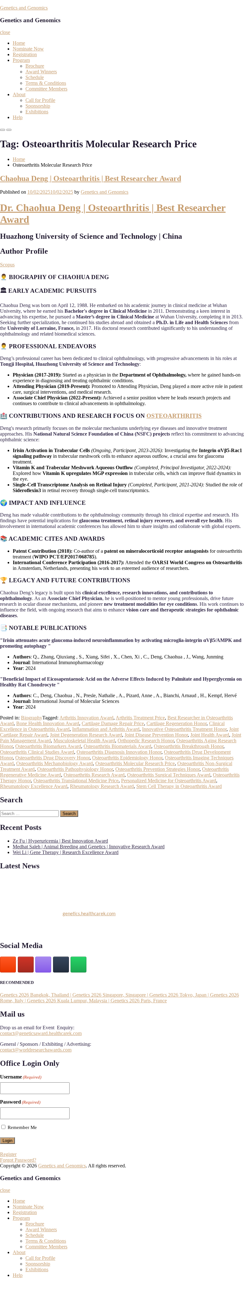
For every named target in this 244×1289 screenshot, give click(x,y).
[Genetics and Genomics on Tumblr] (61, 964)
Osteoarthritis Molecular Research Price (135, 763)
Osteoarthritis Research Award (94, 775)
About (19, 94)
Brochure (34, 66)
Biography (31, 717)
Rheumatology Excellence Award (33, 786)
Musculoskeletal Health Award (84, 740)
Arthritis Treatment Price (140, 717)
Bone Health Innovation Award (47, 723)
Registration (25, 54)
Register (8, 1154)
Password (20, 1102)
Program (21, 60)
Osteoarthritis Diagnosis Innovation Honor (119, 752)
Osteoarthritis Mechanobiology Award (54, 763)
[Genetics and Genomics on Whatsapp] (78, 964)
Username (20, 1076)
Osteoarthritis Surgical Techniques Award (168, 775)
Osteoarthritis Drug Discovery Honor (52, 757)
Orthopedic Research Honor (146, 740)
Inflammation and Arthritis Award (105, 729)
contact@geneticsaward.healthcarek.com (41, 1033)
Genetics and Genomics (24, 7)
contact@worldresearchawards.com (35, 1049)
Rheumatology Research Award (102, 786)
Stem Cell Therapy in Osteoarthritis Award (179, 786)
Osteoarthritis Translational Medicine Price (76, 780)
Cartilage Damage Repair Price (113, 723)
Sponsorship (37, 106)
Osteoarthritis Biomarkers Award (48, 746)
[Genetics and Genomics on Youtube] (26, 964)
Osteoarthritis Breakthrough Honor (188, 746)
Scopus (7, 264)
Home (19, 43)
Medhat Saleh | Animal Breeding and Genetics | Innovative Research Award (89, 846)
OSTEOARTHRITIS (174, 415)
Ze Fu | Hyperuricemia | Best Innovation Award (60, 841)
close (5, 32)
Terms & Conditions (45, 83)
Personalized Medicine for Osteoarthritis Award (168, 780)
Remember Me (22, 1127)
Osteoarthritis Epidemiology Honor (127, 757)
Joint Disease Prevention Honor (156, 735)
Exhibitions (36, 111)
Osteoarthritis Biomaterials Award (117, 746)
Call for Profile (40, 100)
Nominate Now (28, 48)
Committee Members (46, 88)
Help (18, 117)
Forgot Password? (18, 1160)
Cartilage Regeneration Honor (176, 723)
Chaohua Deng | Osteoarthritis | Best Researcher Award (90, 178)
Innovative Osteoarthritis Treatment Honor (184, 729)
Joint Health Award (209, 735)
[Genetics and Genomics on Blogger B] (8, 964)
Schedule (34, 77)
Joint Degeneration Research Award (86, 735)
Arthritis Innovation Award (86, 717)
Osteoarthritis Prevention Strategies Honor (157, 769)
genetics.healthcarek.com (89, 911)
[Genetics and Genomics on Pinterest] (43, 964)
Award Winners (41, 71)
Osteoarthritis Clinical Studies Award (37, 752)
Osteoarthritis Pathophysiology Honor (75, 769)
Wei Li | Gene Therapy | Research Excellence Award (66, 852)
